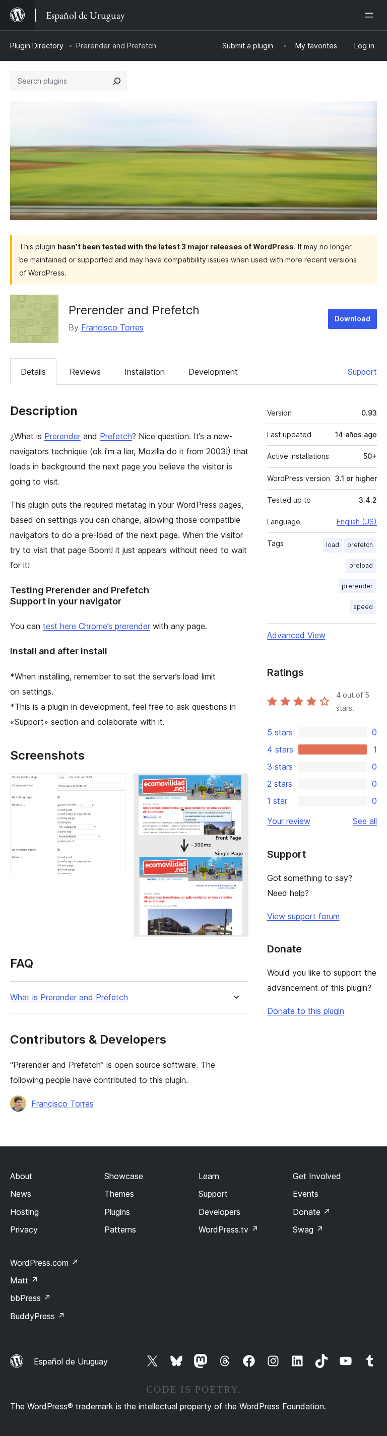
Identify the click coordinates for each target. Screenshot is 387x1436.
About (21, 1176)
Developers (219, 1212)
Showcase (123, 1176)
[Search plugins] (117, 81)
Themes (119, 1194)
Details (33, 372)
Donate (312, 1212)
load (332, 545)
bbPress (30, 1298)
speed (363, 606)
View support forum (303, 916)
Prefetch (116, 436)
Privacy (24, 1229)
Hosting (24, 1212)
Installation (144, 372)
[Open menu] (371, 15)
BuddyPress (37, 1316)
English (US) (357, 521)
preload (361, 565)
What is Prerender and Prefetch (69, 997)
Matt (24, 1280)
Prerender (62, 436)
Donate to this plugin (305, 1011)
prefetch (360, 545)
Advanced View (296, 635)
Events (305, 1194)
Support (362, 372)
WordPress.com (44, 1263)
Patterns (120, 1229)
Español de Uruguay (71, 1361)
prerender (357, 586)
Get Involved (317, 1176)
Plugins (117, 1212)
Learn (209, 1176)
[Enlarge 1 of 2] (112, 787)
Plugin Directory (36, 45)
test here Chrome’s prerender (96, 626)
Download (352, 318)
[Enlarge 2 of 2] (235, 787)
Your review (288, 821)
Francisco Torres (112, 327)
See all (365, 821)
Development (213, 372)
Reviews (85, 372)
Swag (308, 1229)
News (20, 1194)
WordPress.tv (229, 1229)
